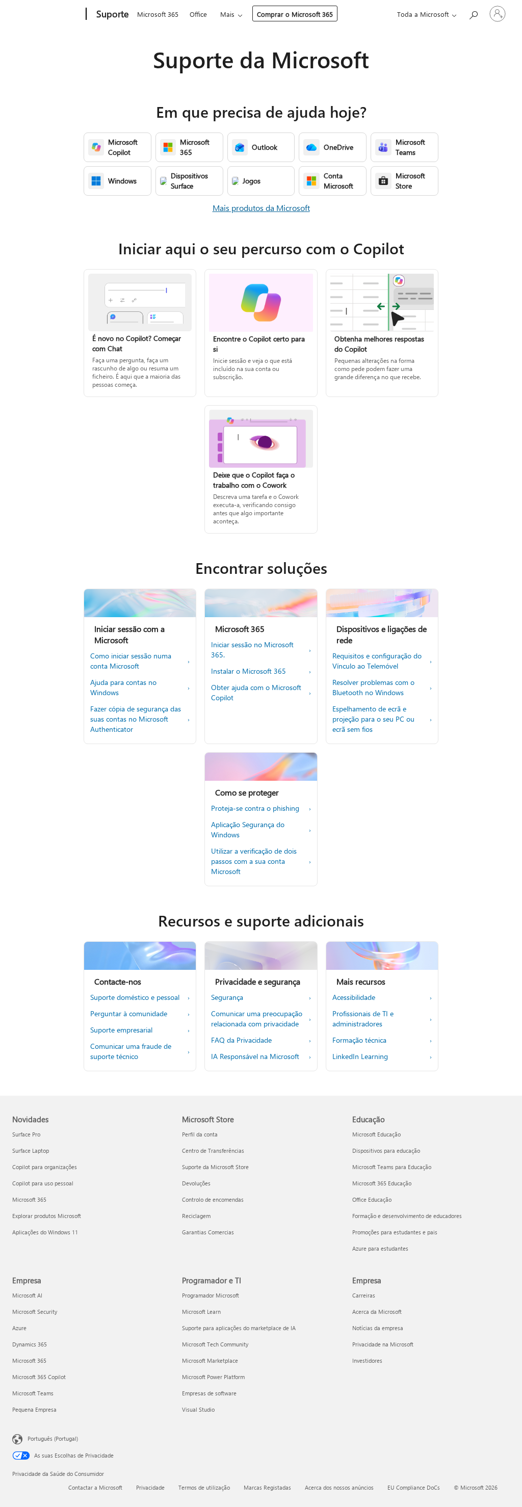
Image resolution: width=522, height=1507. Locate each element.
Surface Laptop (30, 1150)
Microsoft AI (27, 1295)
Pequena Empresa (34, 1409)
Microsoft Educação (376, 1134)
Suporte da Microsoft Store (215, 1167)
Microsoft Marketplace (210, 1360)
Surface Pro (26, 1134)
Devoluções (196, 1183)
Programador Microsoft (210, 1295)
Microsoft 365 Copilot (39, 1377)
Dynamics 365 (29, 1344)
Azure (19, 1328)
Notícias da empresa (377, 1328)
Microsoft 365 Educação (381, 1183)
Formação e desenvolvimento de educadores (407, 1216)
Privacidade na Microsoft (382, 1344)
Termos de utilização (204, 1487)
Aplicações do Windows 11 (45, 1232)
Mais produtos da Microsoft (261, 207)
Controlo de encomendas (213, 1199)
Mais (227, 14)
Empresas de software (209, 1393)
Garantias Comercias (208, 1232)
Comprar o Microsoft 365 (295, 14)
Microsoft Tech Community (215, 1344)
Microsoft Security (34, 1311)
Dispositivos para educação (386, 1150)
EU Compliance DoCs (413, 1487)
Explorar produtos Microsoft (46, 1216)
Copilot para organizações (44, 1167)
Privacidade (150, 1487)
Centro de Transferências (213, 1150)
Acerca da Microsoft (377, 1311)
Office (198, 14)
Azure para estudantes (380, 1248)
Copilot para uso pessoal (42, 1183)
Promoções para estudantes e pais (394, 1232)
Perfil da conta (200, 1134)
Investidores (367, 1360)
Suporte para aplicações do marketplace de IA (239, 1328)
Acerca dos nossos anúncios (339, 1487)
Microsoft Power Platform (213, 1377)
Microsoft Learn (201, 1311)
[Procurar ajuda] (473, 13)
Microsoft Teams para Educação (391, 1167)
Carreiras (363, 1295)
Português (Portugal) (53, 1438)
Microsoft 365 (157, 14)
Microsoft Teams (33, 1393)
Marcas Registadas (267, 1487)
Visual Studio (198, 1409)
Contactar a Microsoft (95, 1487)
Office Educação (372, 1199)
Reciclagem (196, 1216)
